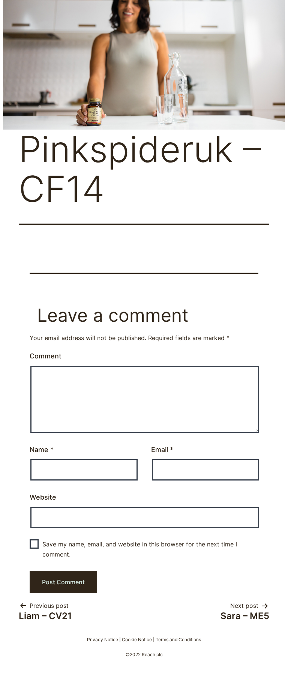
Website (43, 497)
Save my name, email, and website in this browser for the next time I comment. (139, 549)
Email (162, 450)
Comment (46, 356)
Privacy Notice (102, 639)
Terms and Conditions (178, 639)
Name (42, 450)
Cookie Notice (137, 639)
